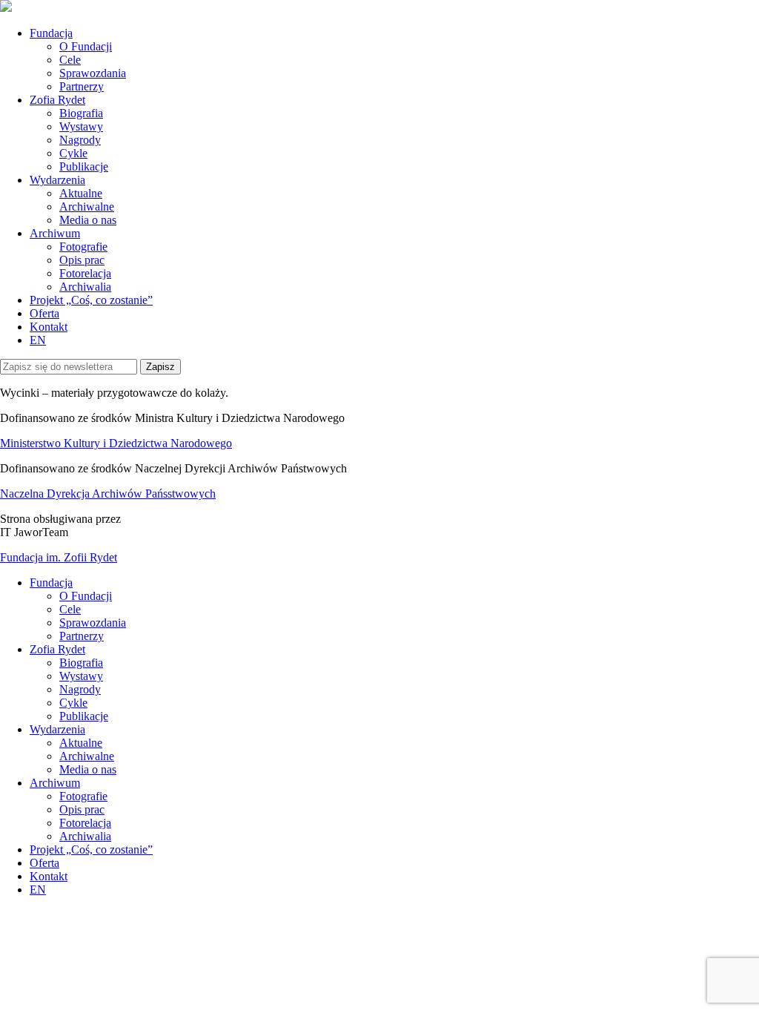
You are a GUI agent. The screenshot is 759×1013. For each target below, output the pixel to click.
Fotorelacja (85, 273)
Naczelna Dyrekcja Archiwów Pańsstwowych (108, 493)
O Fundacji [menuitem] (85, 596)
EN (38, 340)
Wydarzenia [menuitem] (57, 729)
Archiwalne (86, 206)
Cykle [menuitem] (73, 702)
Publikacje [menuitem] (83, 716)
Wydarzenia (57, 180)
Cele (70, 59)
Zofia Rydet (57, 99)
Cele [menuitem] (70, 609)
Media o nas (87, 220)
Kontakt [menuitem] (48, 876)
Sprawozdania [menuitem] (92, 622)
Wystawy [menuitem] (81, 676)
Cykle (73, 153)
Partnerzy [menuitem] (81, 636)
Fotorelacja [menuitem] (85, 822)
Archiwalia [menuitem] (85, 836)
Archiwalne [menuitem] (86, 756)
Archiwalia (85, 286)
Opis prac (82, 260)
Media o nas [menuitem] (87, 769)
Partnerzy (81, 86)
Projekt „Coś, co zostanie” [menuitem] (91, 849)
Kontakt (48, 326)
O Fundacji (85, 46)
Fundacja (51, 33)
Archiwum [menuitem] (55, 782)
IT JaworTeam (34, 532)
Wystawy (81, 126)
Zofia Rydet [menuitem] (57, 649)
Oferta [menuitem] (44, 863)
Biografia (81, 113)
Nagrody (80, 139)
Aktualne (80, 193)
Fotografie (83, 246)
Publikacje (83, 166)
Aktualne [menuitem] (80, 742)
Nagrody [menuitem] (80, 689)
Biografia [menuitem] (81, 662)
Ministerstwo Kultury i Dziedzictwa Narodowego (116, 443)
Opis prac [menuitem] (82, 809)
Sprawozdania (92, 73)
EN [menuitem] (38, 889)
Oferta (44, 313)
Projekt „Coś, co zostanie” (91, 300)
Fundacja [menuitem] (51, 582)
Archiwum (55, 233)
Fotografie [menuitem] (83, 796)
